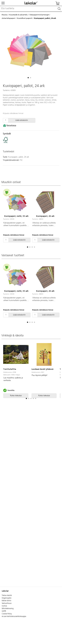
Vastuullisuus (7, 603)
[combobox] (31, 9)
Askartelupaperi (8, 18)
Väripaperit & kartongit (39, 15)
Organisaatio (6, 598)
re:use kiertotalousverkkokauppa (14, 616)
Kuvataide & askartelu (18, 15)
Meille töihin (6, 601)
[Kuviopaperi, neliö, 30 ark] (16, 202)
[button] (28, 77)
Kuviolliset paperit (24, 18)
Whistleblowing (8, 609)
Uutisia (4, 606)
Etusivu (4, 15)
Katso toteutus (16, 396)
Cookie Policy (7, 614)
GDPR (4, 611)
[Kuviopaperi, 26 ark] (45, 202)
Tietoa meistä (7, 595)
